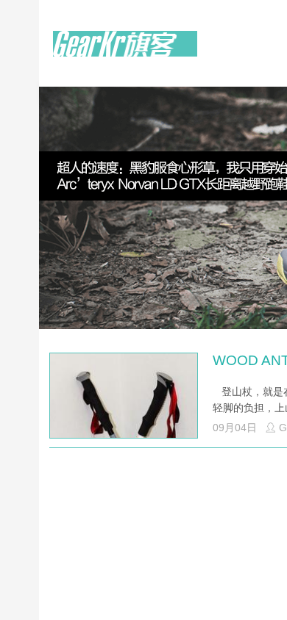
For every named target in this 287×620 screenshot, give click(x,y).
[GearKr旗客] (125, 52)
